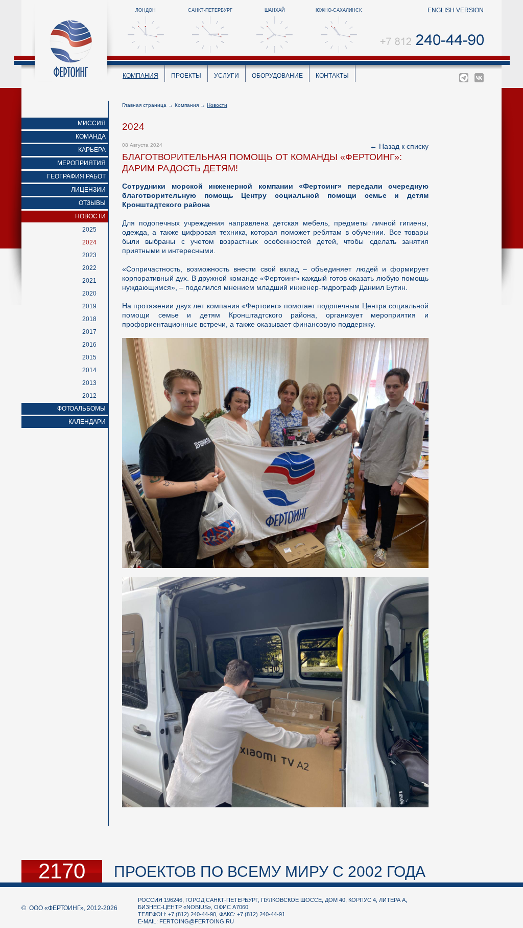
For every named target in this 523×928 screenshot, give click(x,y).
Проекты (186, 75)
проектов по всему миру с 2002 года (269, 871)
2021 (89, 280)
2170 (61, 871)
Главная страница (144, 105)
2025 (89, 229)
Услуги (226, 75)
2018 (89, 319)
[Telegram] (463, 77)
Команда (91, 136)
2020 (89, 293)
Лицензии (88, 189)
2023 (89, 255)
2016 (89, 344)
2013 (89, 383)
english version (455, 10)
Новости (90, 216)
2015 (89, 357)
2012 (89, 395)
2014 (89, 370)
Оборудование (277, 75)
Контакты (332, 75)
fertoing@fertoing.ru (196, 921)
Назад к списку (404, 146)
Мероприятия (81, 163)
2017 (89, 331)
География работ (76, 176)
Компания (140, 75)
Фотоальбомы (81, 408)
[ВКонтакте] (479, 77)
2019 (89, 306)
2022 (89, 267)
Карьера (92, 149)
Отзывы (92, 203)
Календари (87, 421)
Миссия (92, 123)
